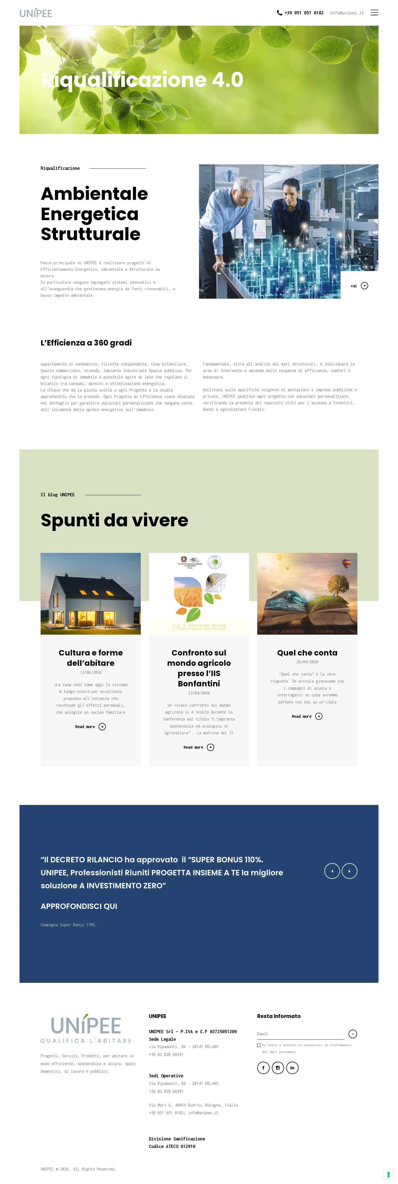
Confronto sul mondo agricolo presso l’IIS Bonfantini (199, 668)
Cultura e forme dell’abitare (91, 658)
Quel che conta (307, 653)
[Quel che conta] (316, 594)
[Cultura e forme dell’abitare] (99, 594)
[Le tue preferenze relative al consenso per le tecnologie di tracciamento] (388, 1174)
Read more (85, 726)
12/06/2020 (91, 672)
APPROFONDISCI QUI (79, 906)
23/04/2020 (199, 693)
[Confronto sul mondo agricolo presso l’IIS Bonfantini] (208, 594)
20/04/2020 (307, 662)
